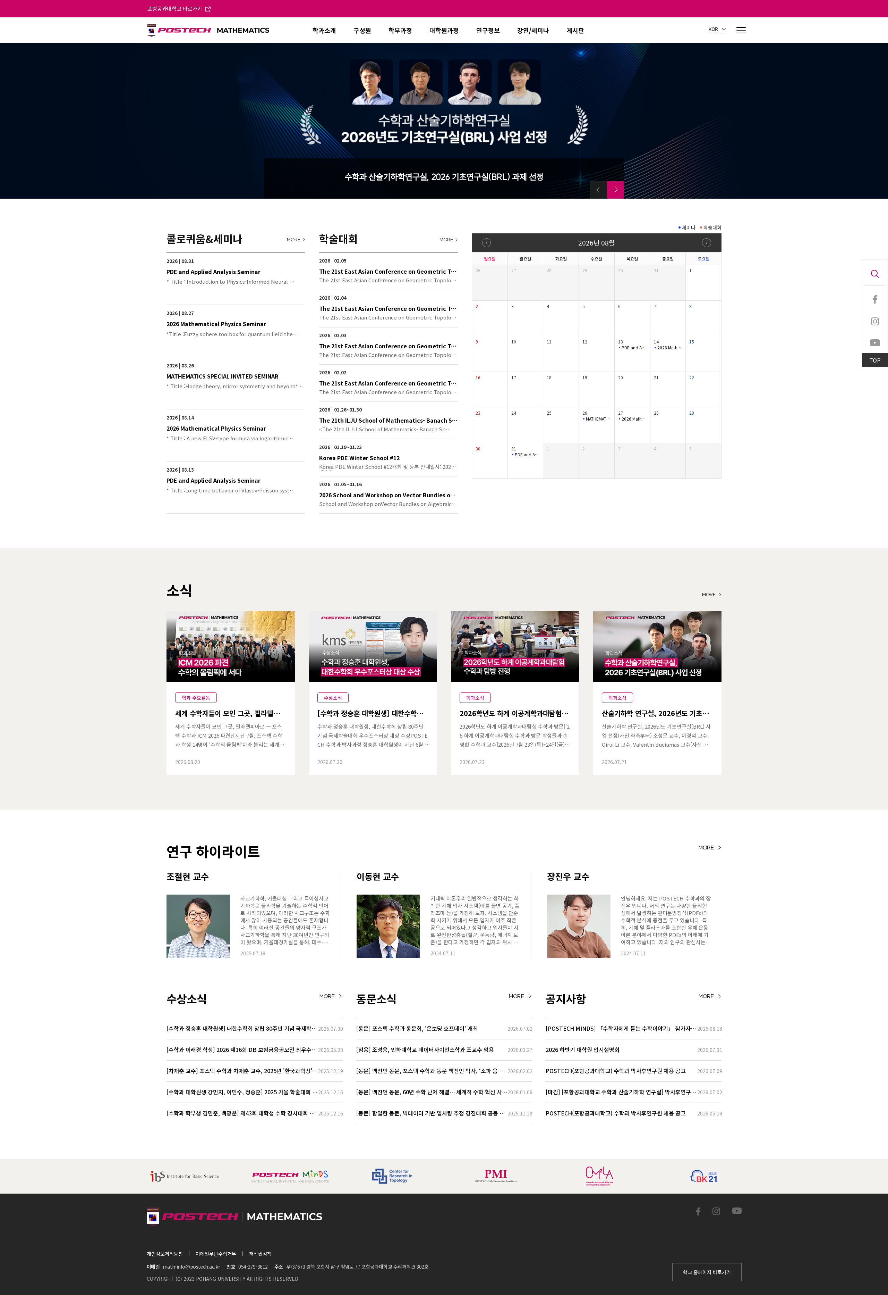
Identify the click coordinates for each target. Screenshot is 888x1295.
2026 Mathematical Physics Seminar (669, 348)
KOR (714, 29)
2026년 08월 (596, 242)
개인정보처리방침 (165, 1253)
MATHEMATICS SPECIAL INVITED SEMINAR (598, 419)
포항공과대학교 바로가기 (175, 8)
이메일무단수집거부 (216, 1253)
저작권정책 (260, 1253)
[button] (598, 190)
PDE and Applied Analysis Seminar (634, 348)
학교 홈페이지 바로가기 (707, 1272)
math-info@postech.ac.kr (191, 1266)
